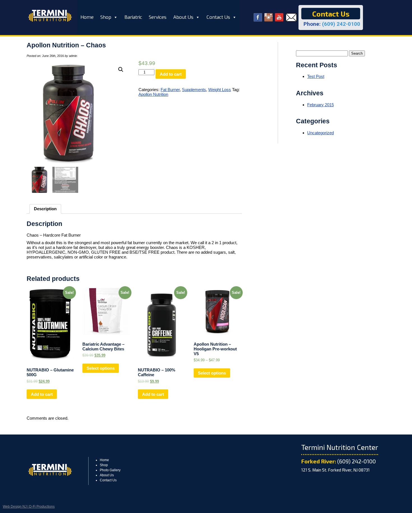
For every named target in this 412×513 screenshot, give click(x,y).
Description (45, 208)
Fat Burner (170, 89)
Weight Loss (219, 89)
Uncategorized (320, 132)
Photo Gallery (110, 470)
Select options (101, 368)
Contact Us (218, 17)
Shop (105, 17)
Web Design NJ (15, 507)
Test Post (315, 76)
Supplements (194, 89)
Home (87, 17)
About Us (183, 17)
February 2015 (320, 104)
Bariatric (133, 17)
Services (157, 17)
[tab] (45, 209)
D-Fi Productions (42, 507)
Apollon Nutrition (153, 94)
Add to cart (171, 74)
